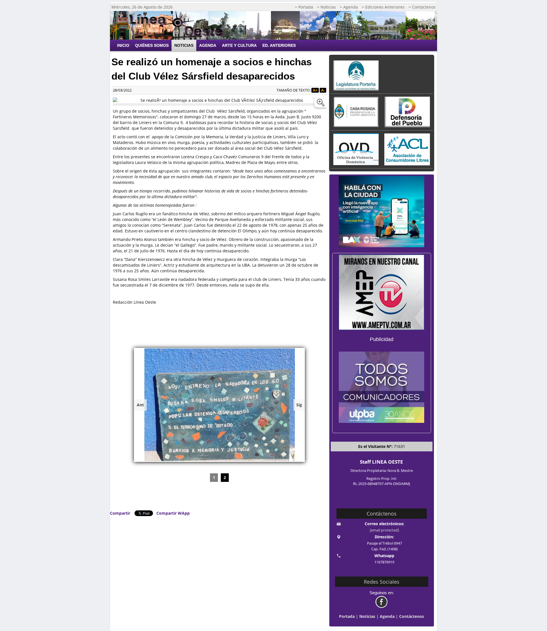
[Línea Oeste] (178, 25)
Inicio (123, 45)
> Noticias (326, 7)
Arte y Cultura (239, 45)
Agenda (207, 45)
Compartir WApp (173, 513)
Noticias (183, 45)
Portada (347, 616)
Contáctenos (411, 616)
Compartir (120, 513)
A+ (315, 90)
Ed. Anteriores (279, 45)
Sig (299, 404)
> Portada (304, 7)
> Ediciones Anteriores (383, 7)
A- (323, 90)
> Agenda (349, 7)
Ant (140, 404)
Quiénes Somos (152, 45)
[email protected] (384, 530)
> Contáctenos (422, 7)
